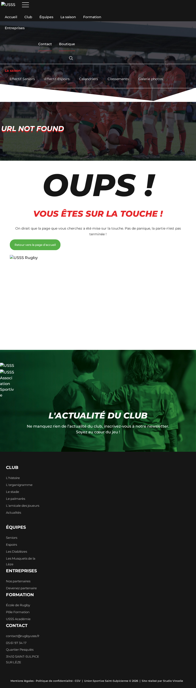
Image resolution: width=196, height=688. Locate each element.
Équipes (46, 17)
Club (28, 17)
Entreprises (15, 28)
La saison (68, 17)
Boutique (67, 44)
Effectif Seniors (22, 79)
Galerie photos (150, 79)
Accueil (11, 17)
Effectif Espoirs (57, 79)
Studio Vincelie (173, 680)
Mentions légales (22, 680)
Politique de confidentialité (54, 680)
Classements (118, 79)
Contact (45, 44)
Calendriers (88, 79)
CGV (78, 680)
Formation (92, 17)
